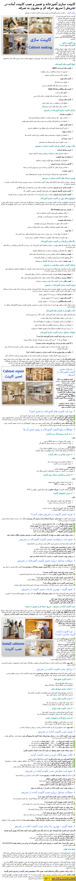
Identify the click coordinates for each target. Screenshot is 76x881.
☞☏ (60, 878)
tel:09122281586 (64, 878)
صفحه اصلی (71, 13)
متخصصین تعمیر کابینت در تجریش (24, 871)
